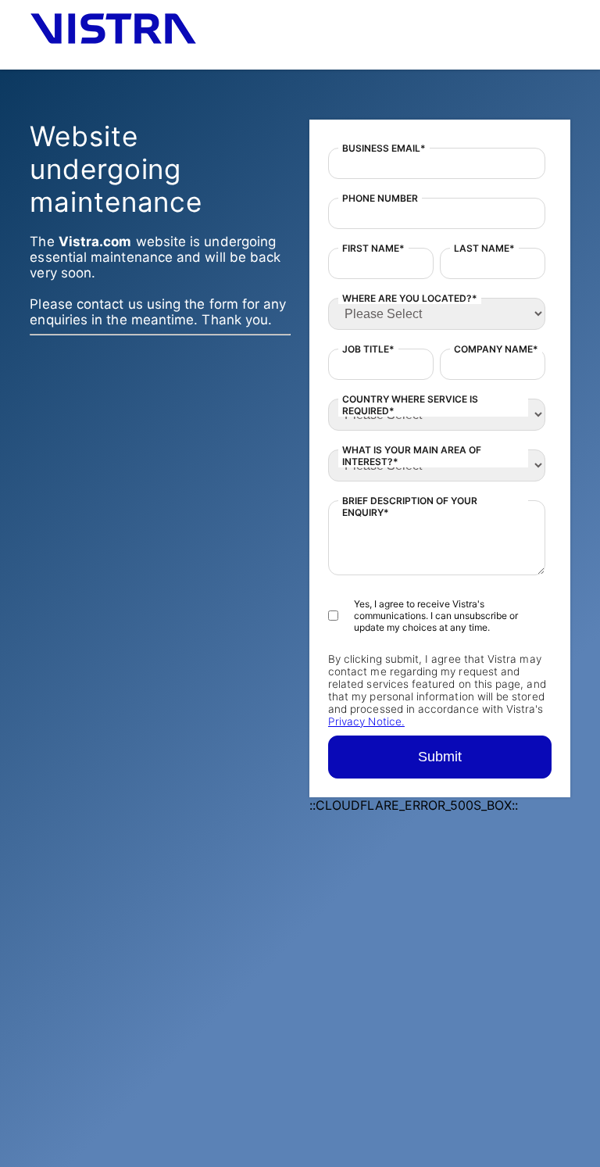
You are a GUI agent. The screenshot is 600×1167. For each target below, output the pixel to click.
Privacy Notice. (366, 721)
